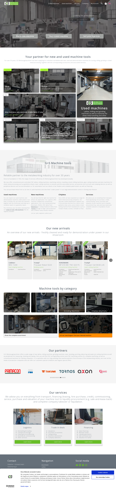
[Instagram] (86, 465)
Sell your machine (91, 36)
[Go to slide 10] (63, 377)
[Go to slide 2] (52, 377)
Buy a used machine (58, 36)
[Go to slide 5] (56, 377)
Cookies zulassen (103, 471)
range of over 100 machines (14, 209)
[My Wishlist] (105, 3)
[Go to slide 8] (60, 377)
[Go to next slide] (111, 260)
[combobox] (79, 19)
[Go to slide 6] (57, 377)
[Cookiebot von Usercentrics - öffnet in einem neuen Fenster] (10, 485)
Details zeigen (24, 485)
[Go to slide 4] (54, 377)
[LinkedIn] (80, 465)
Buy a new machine (25, 36)
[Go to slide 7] (59, 377)
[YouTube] (77, 465)
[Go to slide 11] (64, 377)
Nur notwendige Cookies (103, 475)
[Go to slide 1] (50, 377)
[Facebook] (83, 465)
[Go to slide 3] (53, 377)
